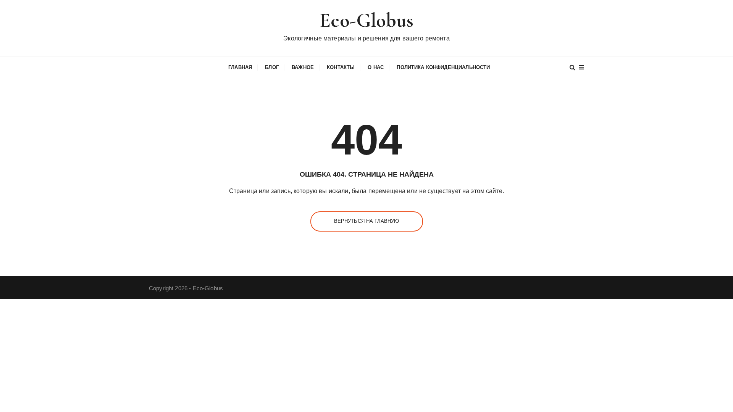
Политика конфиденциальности (443, 67)
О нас (376, 67)
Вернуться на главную (366, 221)
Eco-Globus (366, 20)
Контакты (341, 67)
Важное (303, 67)
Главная (240, 67)
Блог (272, 67)
